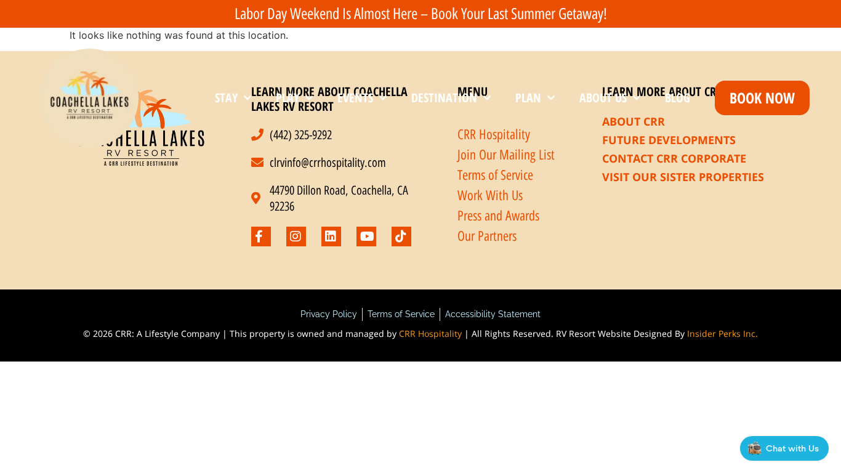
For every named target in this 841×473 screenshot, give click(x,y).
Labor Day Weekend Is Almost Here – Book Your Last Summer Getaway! (421, 13)
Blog (677, 97)
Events (355, 97)
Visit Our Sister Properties (683, 176)
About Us (603, 97)
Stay (226, 97)
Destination (444, 97)
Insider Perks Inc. (722, 333)
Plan (528, 97)
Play (287, 97)
